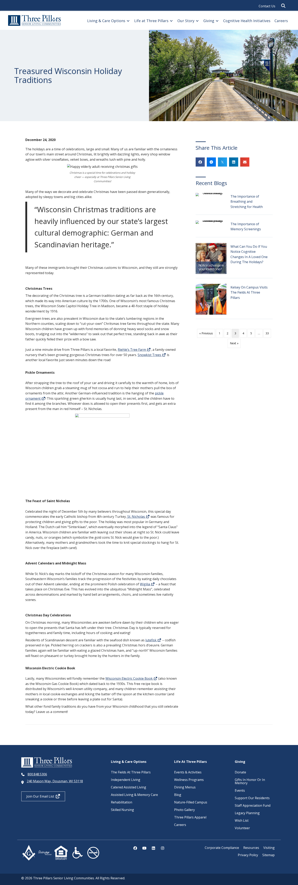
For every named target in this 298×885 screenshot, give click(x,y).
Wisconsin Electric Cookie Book (129, 678)
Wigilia (145, 584)
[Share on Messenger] (211, 162)
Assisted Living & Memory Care (134, 794)
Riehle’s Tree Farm (132, 349)
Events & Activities (188, 772)
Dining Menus (185, 787)
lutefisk (151, 640)
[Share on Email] (244, 162)
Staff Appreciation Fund (252, 805)
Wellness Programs (189, 779)
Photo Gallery (184, 809)
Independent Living (125, 779)
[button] (284, 6)
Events (240, 790)
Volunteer (242, 828)
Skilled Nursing (122, 809)
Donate (240, 772)
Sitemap (268, 855)
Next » (234, 343)
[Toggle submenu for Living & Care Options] (128, 20)
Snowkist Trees (150, 355)
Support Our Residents (252, 798)
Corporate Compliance (222, 847)
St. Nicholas (136, 516)
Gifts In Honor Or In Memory (250, 781)
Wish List (242, 820)
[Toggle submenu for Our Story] (197, 20)
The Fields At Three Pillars (131, 772)
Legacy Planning (247, 813)
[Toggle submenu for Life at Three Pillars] (171, 20)
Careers (180, 825)
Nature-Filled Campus (190, 802)
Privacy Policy (248, 855)
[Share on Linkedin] (233, 162)
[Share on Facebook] (200, 162)
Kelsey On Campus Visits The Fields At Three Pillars (249, 292)
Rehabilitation (121, 802)
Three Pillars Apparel (190, 817)
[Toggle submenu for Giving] (217, 20)
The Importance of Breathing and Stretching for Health (246, 201)
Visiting (269, 847)
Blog (177, 794)
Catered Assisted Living (128, 787)
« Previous (206, 333)
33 (267, 333)
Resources (251, 847)
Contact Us (267, 6)
